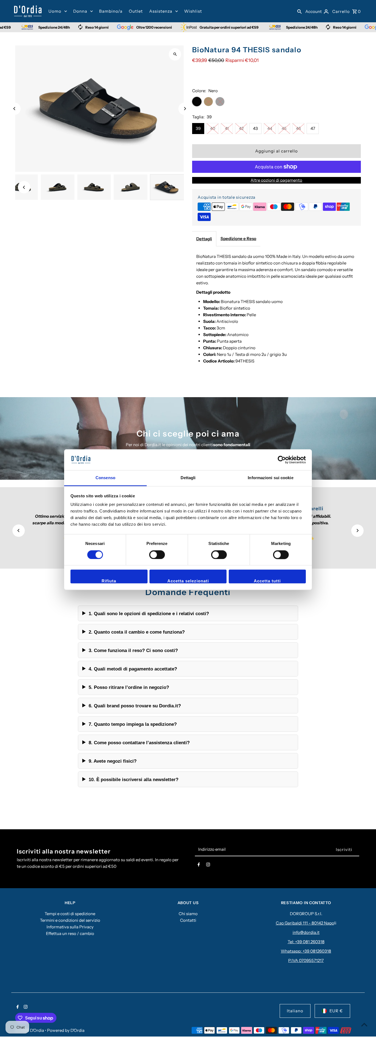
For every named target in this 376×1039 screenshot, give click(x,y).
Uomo (54, 11)
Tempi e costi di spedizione (70, 913)
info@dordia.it (306, 932)
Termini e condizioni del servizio (70, 920)
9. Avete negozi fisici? (113, 761)
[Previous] (14, 108)
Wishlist (193, 11)
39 (198, 128)
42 (241, 128)
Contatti (188, 920)
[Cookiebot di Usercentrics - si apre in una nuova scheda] (282, 460)
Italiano (295, 1010)
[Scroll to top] (364, 1024)
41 (227, 128)
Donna (80, 11)
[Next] (184, 108)
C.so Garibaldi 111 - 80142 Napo (305, 923)
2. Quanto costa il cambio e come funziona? (137, 631)
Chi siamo (188, 913)
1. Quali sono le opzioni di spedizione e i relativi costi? (149, 613)
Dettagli (204, 238)
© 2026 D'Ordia (30, 1030)
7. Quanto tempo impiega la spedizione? (133, 724)
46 (298, 128)
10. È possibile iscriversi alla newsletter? (133, 779)
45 (284, 128)
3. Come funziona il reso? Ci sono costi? (133, 650)
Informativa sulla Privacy (70, 926)
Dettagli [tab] (188, 478)
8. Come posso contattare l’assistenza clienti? (139, 742)
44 (269, 128)
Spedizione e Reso (238, 238)
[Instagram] (208, 865)
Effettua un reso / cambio (70, 933)
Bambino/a (110, 11)
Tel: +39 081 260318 (306, 941)
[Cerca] (299, 11)
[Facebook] (199, 865)
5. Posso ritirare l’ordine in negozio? (129, 687)
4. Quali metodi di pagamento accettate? (133, 668)
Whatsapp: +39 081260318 (306, 951)
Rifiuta (109, 581)
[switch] (157, 554)
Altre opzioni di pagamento (276, 180)
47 (312, 128)
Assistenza (160, 11)
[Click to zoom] (175, 54)
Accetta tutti (267, 581)
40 (212, 128)
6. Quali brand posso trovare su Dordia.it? (135, 705)
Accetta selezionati (188, 581)
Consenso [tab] (105, 478)
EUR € (336, 1010)
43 (255, 128)
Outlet (136, 11)
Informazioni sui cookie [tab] (270, 478)
